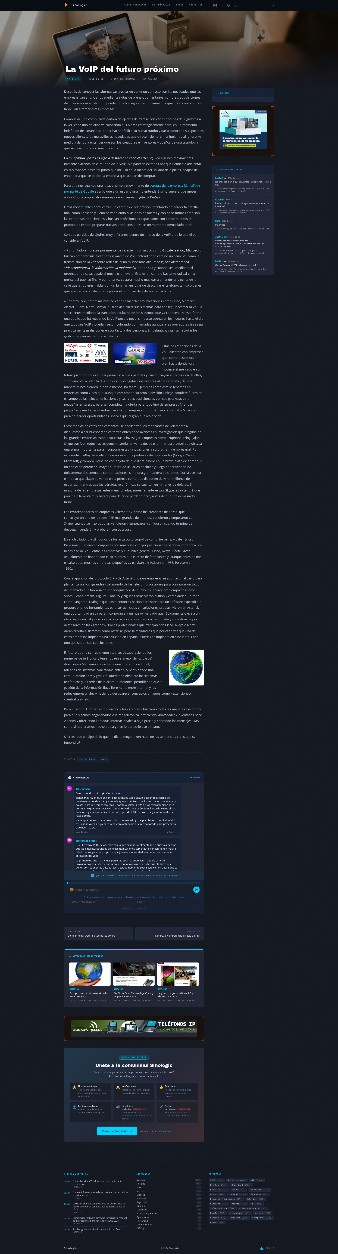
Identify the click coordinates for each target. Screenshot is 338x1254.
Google (217, 1213)
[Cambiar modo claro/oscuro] (228, 5)
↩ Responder (173, 832)
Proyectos (196, 4)
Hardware (218, 1204)
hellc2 (152, 78)
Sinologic (168, 1180)
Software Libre (168, 1224)
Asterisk (168, 1191)
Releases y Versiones (225, 1199)
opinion (262, 1213)
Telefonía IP (168, 1220)
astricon (239, 1217)
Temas (179, 4)
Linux (216, 1194)
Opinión (168, 1205)
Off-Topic (168, 1228)
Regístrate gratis (161, 896)
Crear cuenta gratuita (115, 1131)
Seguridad (168, 1202)
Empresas (259, 1194)
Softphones (261, 1217)
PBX (256, 1204)
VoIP (168, 1187)
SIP (256, 1180)
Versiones (168, 1198)
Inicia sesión (165, 1130)
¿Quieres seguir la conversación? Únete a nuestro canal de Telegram (136, 875)
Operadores (168, 1217)
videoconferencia (252, 1208)
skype (104, 759)
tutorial (255, 1199)
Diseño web (259, 1189)
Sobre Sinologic (135, 4)
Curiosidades (87, 759)
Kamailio (218, 1189)
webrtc (239, 1204)
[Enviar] (196, 889)
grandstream (239, 1213)
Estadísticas (161, 4)
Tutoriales (168, 1209)
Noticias (73, 78)
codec (216, 1222)
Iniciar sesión (177, 896)
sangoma (217, 1217)
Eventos (168, 1194)
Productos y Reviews (168, 1213)
